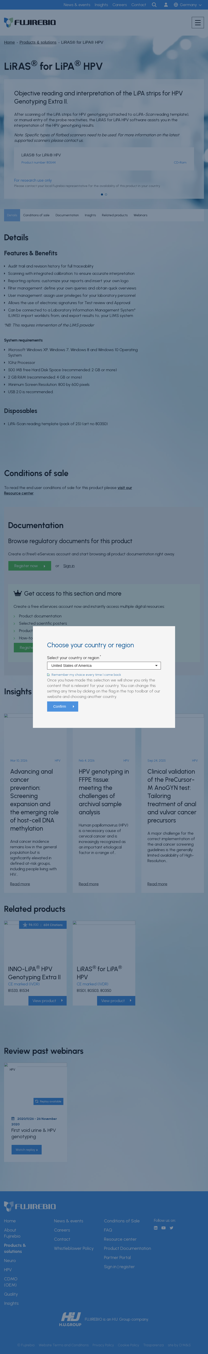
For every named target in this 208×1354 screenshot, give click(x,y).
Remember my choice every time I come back (86, 675)
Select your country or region (73, 657)
